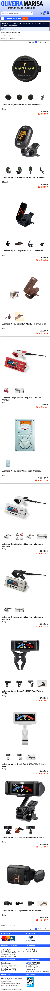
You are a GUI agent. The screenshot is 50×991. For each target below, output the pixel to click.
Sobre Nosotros (6, 963)
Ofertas (25, 18)
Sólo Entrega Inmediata (12, 36)
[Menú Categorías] (3, 18)
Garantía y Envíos (7, 967)
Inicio (4, 23)
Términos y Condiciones (9, 965)
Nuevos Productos (32, 951)
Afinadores (27, 23)
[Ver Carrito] (47, 14)
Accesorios (14, 23)
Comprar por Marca (13, 18)
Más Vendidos (30, 949)
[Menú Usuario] (44, 14)
